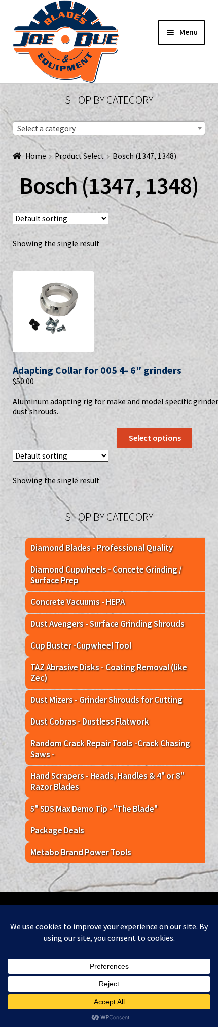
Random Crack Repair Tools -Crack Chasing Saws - (110, 749)
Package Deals (57, 830)
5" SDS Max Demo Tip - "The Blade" (94, 808)
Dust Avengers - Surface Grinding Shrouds (107, 623)
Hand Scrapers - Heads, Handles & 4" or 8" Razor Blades (107, 781)
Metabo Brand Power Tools (80, 852)
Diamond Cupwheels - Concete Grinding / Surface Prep (106, 575)
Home (35, 156)
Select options (155, 438)
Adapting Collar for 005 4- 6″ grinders (97, 370)
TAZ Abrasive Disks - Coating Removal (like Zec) (108, 673)
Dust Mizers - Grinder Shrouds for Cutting (106, 699)
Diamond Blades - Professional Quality (101, 547)
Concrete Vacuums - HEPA (77, 601)
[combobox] (109, 128)
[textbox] (109, 129)
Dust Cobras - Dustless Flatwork (89, 721)
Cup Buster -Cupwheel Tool (80, 645)
